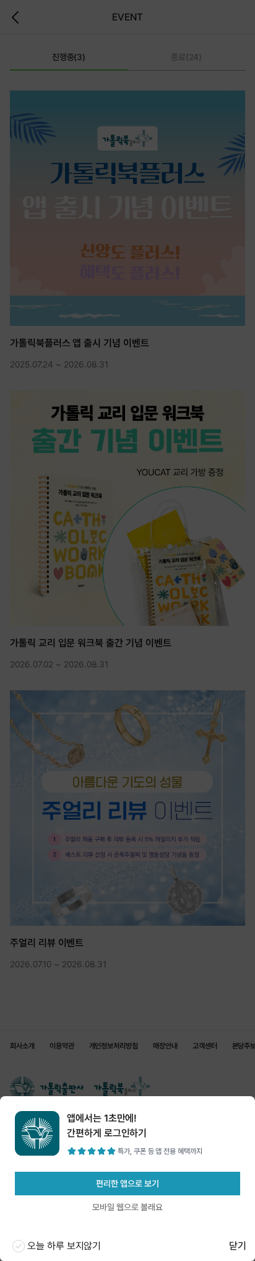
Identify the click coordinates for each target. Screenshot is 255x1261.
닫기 (237, 1246)
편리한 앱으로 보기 (127, 1184)
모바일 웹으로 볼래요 (127, 1207)
